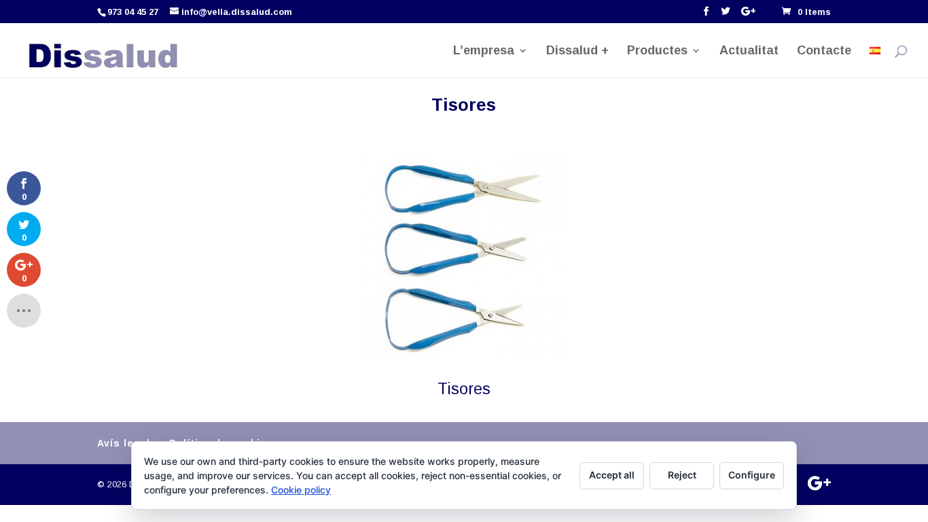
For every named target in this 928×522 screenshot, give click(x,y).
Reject (682, 475)
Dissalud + (577, 51)
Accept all (612, 475)
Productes (657, 51)
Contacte (824, 51)
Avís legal (123, 443)
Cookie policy (301, 489)
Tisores (464, 389)
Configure (751, 475)
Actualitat (749, 51)
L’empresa (483, 51)
